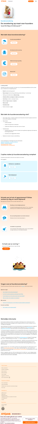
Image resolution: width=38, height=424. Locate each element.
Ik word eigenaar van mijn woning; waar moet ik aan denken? (14, 296)
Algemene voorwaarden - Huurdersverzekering (9, 141)
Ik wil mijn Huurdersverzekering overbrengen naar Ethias (13, 294)
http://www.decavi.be (23, 337)
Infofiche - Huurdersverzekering (6, 143)
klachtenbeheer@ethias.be (9, 348)
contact (23, 286)
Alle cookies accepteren (30, 422)
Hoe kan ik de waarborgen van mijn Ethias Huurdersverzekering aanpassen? (16, 302)
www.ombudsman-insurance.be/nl (20, 349)
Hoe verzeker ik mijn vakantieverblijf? (9, 307)
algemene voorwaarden (6, 328)
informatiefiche (29, 327)
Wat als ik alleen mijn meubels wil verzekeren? (11, 297)
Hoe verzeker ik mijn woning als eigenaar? (10, 292)
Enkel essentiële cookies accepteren (30, 419)
